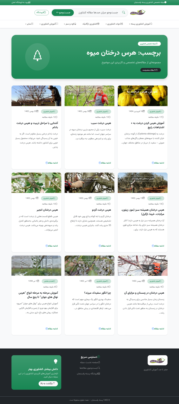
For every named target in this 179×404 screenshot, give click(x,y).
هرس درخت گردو (101, 210)
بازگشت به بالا (46, 383)
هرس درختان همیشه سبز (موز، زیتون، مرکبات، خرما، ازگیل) (142, 212)
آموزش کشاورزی (155, 111)
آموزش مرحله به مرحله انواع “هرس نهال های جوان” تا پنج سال (38, 295)
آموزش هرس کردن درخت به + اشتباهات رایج (147, 125)
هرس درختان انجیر (47, 210)
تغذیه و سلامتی (48, 281)
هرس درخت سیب (101, 123)
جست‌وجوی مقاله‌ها (89, 368)
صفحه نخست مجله (89, 362)
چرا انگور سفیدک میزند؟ (97, 293)
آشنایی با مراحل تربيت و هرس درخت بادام (37, 125)
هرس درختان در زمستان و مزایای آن (144, 293)
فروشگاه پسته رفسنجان (87, 374)
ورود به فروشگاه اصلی (19, 2)
